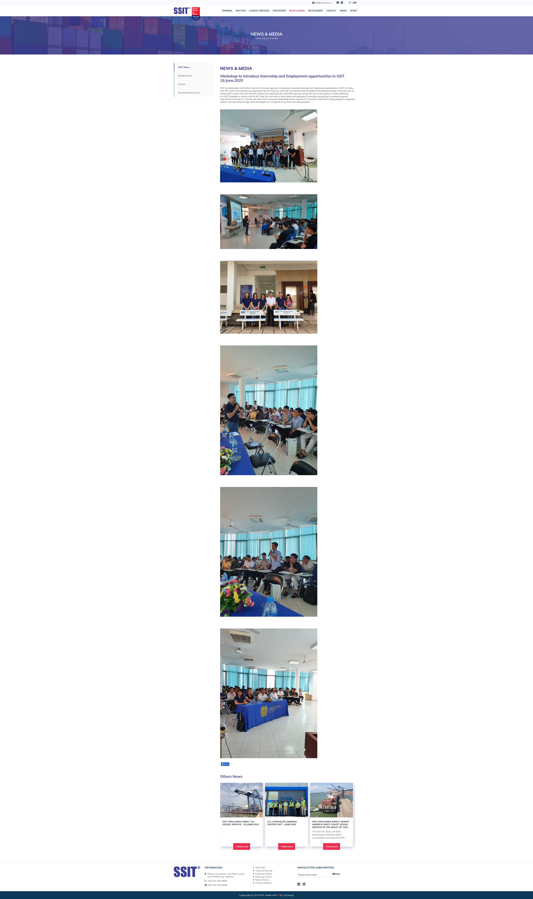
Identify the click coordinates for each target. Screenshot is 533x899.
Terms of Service (263, 870)
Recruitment (315, 10)
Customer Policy (263, 873)
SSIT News (183, 67)
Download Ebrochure (189, 92)
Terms (343, 10)
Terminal (227, 10)
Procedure (279, 10)
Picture (181, 84)
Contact (331, 10)
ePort (353, 10)
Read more (242, 846)
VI (350, 2)
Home (258, 38)
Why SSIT (241, 10)
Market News (185, 75)
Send (337, 873)
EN (355, 2)
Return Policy (262, 879)
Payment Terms (263, 876)
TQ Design (288, 895)
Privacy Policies (263, 882)
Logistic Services (259, 10)
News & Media (297, 10)
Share (226, 764)
